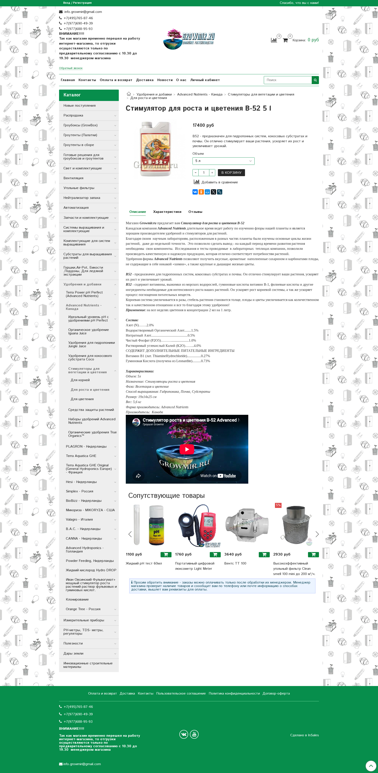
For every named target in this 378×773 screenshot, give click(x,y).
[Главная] (129, 94)
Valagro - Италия (79, 519)
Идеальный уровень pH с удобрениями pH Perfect (88, 318)
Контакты (87, 80)
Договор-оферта (276, 693)
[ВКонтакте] (195, 192)
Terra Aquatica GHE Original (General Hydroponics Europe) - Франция (89, 469)
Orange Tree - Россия (83, 609)
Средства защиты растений (91, 409)
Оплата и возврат (116, 80)
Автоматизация (76, 207)
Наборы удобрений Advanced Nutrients (92, 421)
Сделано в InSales (304, 735)
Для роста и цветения (148, 98)
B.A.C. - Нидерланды (83, 529)
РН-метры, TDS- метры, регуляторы (83, 632)
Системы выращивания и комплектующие (83, 229)
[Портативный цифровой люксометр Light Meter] (198, 526)
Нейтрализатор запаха (81, 197)
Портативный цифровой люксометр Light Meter (194, 566)
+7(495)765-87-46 (78, 18)
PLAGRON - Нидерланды (86, 446)
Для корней (80, 380)
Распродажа (73, 115)
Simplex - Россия (79, 491)
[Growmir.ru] (189, 39)
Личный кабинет (205, 80)
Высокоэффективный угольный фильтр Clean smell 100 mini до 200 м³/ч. (294, 569)
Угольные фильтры (78, 188)
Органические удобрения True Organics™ (92, 434)
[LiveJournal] (219, 192)
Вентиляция (73, 178)
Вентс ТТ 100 (235, 563)
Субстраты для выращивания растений (87, 256)
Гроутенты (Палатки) (80, 135)
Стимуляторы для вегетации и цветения (261, 94)
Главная (68, 80)
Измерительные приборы (83, 620)
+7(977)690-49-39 (78, 23)
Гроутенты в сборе (78, 145)
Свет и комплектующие (82, 168)
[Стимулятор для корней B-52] (156, 148)
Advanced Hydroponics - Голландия (85, 549)
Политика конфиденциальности (234, 693)
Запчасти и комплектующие (86, 217)
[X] (213, 192)
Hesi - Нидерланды (81, 482)
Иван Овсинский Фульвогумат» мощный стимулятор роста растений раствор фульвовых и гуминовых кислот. (91, 585)
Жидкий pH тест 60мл (144, 563)
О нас (181, 80)
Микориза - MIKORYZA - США (90, 510)
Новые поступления (79, 105)
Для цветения (82, 399)
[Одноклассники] (201, 192)
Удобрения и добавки (154, 94)
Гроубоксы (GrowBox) (80, 125)
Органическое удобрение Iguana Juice (88, 331)
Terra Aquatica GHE (81, 456)
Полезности (73, 643)
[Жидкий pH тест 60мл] (149, 526)
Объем (198, 154)
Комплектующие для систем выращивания (86, 242)
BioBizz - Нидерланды (84, 500)
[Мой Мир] (207, 192)
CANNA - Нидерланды (84, 538)
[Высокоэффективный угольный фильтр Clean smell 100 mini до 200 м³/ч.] (296, 526)
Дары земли (73, 653)
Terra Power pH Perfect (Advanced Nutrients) (84, 294)
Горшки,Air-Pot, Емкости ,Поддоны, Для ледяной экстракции (83, 271)
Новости (165, 80)
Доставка (145, 80)
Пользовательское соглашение (181, 693)
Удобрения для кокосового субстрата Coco (90, 357)
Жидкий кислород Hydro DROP (91, 570)
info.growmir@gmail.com (82, 11)
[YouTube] (194, 734)
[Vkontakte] (183, 734)
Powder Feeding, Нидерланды (90, 560)
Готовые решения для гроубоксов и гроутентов (83, 157)
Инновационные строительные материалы (88, 665)
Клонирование (77, 599)
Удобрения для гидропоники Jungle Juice (91, 344)
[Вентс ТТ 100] (247, 526)
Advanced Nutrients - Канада (199, 94)
